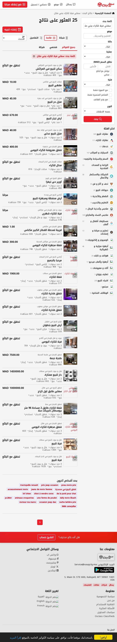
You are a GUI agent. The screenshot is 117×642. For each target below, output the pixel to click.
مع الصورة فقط (100, 90)
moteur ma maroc (28, 502)
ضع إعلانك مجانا (13, 4)
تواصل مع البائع (102, 71)
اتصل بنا (111, 629)
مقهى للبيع (55, 85)
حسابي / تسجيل (39, 5)
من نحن (111, 600)
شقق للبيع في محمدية (65, 489)
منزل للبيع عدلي (53, 133)
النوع (109, 106)
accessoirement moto (18, 489)
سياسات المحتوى (106, 612)
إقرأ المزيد (15, 637)
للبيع (57, 443)
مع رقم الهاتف (101, 99)
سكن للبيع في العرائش (49, 69)
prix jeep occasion (49, 485)
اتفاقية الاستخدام (105, 604)
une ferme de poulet (47, 498)
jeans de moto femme (41, 489)
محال (55, 165)
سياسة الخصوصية (106, 596)
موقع (57, 5)
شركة (42, 47)
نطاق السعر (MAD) (103, 62)
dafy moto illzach (68, 498)
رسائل (69, 4)
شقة (55, 277)
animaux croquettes (24, 498)
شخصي (53, 47)
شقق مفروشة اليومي (46, 150)
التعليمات (87, 585)
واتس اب (52, 554)
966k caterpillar (69, 506)
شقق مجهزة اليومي (47, 427)
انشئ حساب (46, 537)
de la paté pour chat (66, 493)
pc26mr (8, 498)
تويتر (53, 566)
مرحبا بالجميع (54, 260)
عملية (109, 52)
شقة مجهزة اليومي (47, 245)
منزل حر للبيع (55, 102)
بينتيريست (51, 562)
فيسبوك (52, 558)
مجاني (106, 75)
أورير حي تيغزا (54, 182)
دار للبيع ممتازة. (53, 374)
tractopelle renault (29, 485)
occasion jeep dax (47, 502)
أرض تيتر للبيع (54, 118)
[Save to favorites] (74, 67)
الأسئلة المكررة (107, 608)
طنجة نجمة (56, 358)
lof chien (27, 493)
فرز (23, 36)
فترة (110, 80)
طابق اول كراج (50, 391)
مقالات (96, 585)
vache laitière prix (67, 502)
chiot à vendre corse (43, 493)
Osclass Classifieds (105, 616)
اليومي (52, 341)
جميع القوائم (68, 47)
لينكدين (52, 570)
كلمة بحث (107, 21)
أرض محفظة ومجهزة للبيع (47, 198)
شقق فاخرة (51, 293)
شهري (52, 213)
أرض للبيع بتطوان (52, 325)
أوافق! (103, 637)
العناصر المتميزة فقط (97, 94)
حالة (110, 42)
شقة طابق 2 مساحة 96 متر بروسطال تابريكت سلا (43, 409)
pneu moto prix (68, 485)
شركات (104, 585)
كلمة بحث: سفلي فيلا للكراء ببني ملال (56, 56)
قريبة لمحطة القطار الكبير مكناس (43, 230)
